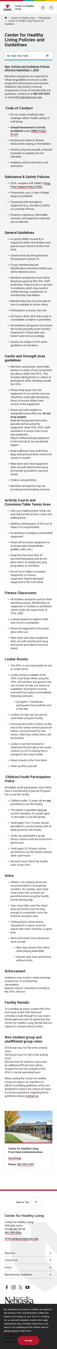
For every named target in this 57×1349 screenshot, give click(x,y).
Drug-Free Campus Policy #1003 (31, 185)
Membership (45, 18)
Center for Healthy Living (23, 18)
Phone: (12, 1164)
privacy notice (11, 1331)
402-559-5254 (25, 1164)
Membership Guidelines (18, 1274)
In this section (17, 56)
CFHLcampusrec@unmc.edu (21, 1238)
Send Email (14, 1158)
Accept (28, 1340)
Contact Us (11, 1260)
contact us (32, 1095)
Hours (8, 1267)
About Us (10, 1253)
